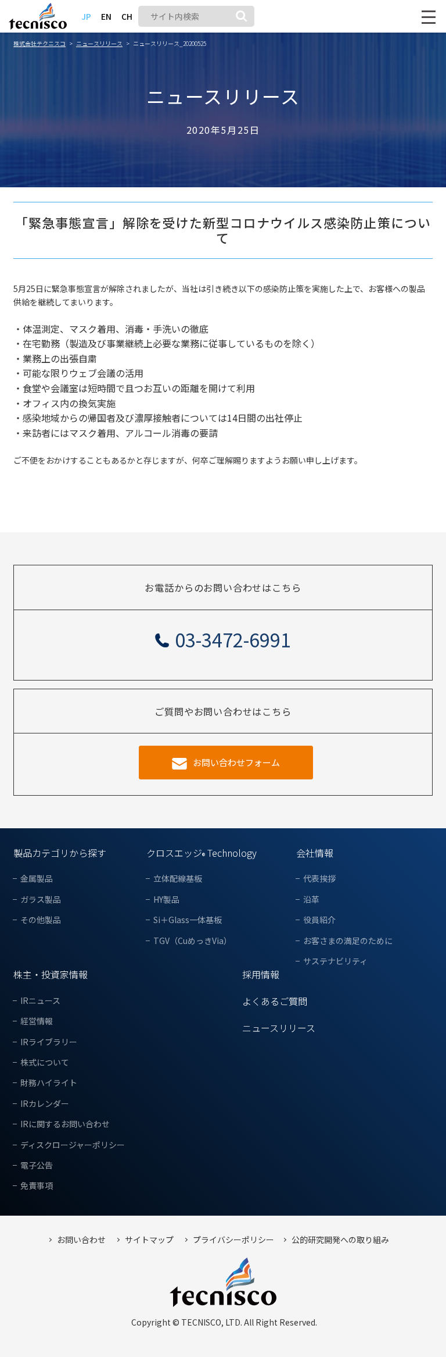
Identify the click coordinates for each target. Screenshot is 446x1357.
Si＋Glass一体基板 (187, 920)
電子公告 (36, 1165)
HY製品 (166, 899)
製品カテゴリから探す (59, 853)
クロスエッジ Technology (201, 853)
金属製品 (36, 879)
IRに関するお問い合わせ (65, 1124)
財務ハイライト (48, 1083)
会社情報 (314, 853)
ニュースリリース (278, 1028)
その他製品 (40, 920)
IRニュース (40, 1001)
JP (86, 16)
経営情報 (36, 1021)
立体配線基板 (177, 879)
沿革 (311, 899)
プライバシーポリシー (233, 1240)
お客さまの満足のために (348, 941)
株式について (44, 1062)
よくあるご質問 (274, 1001)
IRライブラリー (48, 1042)
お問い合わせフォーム (236, 762)
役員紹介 (319, 920)
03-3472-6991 (233, 639)
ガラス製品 (40, 899)
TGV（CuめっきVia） (192, 941)
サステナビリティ (335, 961)
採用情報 (260, 974)
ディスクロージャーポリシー (72, 1145)
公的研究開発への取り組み (340, 1240)
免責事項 (36, 1186)
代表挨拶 (319, 879)
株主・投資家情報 (50, 974)
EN (106, 16)
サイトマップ (149, 1240)
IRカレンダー (44, 1104)
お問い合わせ (81, 1240)
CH (126, 16)
